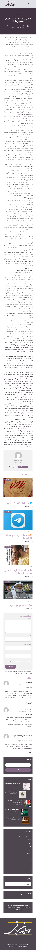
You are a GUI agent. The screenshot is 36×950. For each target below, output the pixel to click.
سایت (29, 653)
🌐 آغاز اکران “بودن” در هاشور (19, 503)
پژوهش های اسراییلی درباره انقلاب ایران (13, 783)
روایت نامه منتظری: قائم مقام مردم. (12, 809)
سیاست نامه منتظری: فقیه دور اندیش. (12, 818)
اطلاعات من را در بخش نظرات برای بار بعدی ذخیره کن (17, 661)
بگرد (18, 770)
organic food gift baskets (22, 736)
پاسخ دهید (29, 703)
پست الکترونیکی (27, 644)
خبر (18, 14)
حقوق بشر (31, 499)
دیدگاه (13, 27)
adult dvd (28, 683)
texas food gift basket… (18, 748)
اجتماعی (31, 531)
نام (30, 636)
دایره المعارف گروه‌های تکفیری (11, 792)
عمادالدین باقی (22, 25)
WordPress (26, 945)
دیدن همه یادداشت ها (23, 466)
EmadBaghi (14, 945)
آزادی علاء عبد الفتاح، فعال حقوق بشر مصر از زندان (18, 571)
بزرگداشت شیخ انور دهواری (20, 605)
